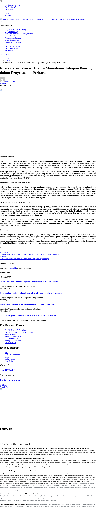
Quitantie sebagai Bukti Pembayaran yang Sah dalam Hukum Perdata (28, 316)
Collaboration (10, 359)
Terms (7, 357)
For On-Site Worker (12, 7)
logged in (13, 268)
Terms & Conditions (12, 355)
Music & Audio (10, 36)
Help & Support (11, 361)
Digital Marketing (11, 32)
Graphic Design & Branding (15, 30)
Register (8, 15)
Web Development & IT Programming (19, 34)
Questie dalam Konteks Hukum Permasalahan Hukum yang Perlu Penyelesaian (31, 293)
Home (7, 58)
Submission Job (10, 343)
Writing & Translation (13, 42)
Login (7, 13)
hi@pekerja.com (10, 379)
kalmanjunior (10, 81)
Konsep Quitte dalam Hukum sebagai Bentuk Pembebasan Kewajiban (28, 304)
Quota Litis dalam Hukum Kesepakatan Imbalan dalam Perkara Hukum (29, 282)
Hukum (7, 60)
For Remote (9, 9)
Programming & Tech (13, 38)
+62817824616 (8, 370)
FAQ (6, 353)
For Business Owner (12, 5)
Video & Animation (12, 40)
